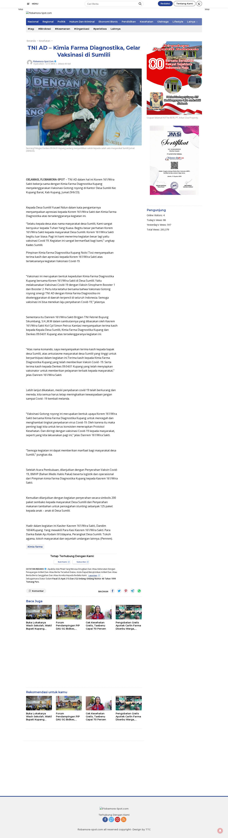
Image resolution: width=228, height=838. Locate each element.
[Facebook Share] (112, 590)
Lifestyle (178, 21)
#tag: (31, 28)
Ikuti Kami (62, 562)
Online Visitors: (155, 215)
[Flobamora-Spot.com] (39, 12)
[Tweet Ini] (119, 590)
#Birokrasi (44, 28)
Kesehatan (146, 21)
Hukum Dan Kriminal (82, 21)
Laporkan (92, 575)
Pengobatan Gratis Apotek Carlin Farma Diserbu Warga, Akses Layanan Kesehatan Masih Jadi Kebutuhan (128, 625)
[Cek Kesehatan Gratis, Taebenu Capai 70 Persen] (99, 612)
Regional (48, 21)
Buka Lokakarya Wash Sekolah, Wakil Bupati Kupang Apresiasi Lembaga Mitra (39, 625)
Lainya (191, 21)
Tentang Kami (184, 3)
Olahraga (163, 21)
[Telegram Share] (132, 590)
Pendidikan (129, 21)
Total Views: (153, 229)
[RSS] (123, 820)
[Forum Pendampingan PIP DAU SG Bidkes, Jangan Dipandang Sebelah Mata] (69, 612)
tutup (21, 9)
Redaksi (165, 3)
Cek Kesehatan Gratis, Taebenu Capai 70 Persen (96, 625)
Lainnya (116, 28)
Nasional (33, 21)
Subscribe (81, 562)
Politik (61, 21)
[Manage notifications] (220, 830)
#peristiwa (100, 28)
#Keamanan (62, 28)
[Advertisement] (216, 58)
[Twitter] (111, 820)
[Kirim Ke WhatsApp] (139, 590)
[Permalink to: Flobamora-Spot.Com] (29, 62)
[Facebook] (105, 820)
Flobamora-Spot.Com (43, 61)
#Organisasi (81, 28)
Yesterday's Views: (157, 224)
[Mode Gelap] (199, 3)
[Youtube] (117, 820)
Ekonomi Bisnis (108, 21)
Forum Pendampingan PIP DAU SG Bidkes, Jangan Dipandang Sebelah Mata (68, 625)
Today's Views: (155, 220)
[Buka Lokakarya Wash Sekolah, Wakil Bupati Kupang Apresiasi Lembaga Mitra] (39, 612)
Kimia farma (35, 546)
